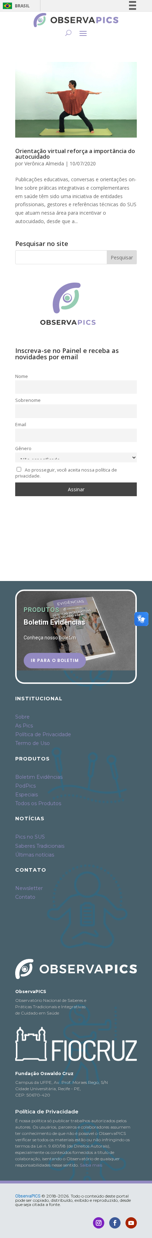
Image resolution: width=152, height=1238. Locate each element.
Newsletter (29, 888)
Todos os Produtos (38, 803)
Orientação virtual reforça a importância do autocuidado (75, 153)
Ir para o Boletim (55, 660)
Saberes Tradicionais (39, 846)
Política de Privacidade (43, 734)
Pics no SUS (30, 837)
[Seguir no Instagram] (98, 1222)
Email (20, 425)
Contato (25, 897)
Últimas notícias (34, 855)
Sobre (22, 717)
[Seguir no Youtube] (131, 1222)
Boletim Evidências (39, 777)
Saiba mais (91, 1165)
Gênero (23, 448)
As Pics (24, 725)
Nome (21, 376)
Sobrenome (28, 400)
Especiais (26, 794)
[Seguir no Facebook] (115, 1222)
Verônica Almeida (44, 163)
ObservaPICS (27, 1196)
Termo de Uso (32, 743)
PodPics (25, 786)
